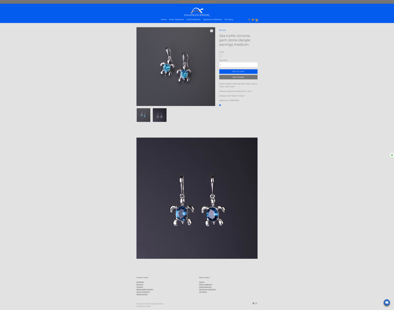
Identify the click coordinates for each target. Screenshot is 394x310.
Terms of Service (143, 292)
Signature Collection (212, 19)
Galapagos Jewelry (156, 304)
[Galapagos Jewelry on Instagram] (256, 303)
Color (221, 52)
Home (164, 19)
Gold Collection (194, 19)
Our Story (228, 19)
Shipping (140, 282)
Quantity (223, 60)
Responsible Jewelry (144, 289)
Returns (139, 284)
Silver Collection (176, 19)
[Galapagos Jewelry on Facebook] (253, 303)
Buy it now (238, 77)
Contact (139, 287)
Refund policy (142, 294)
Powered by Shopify (143, 306)
